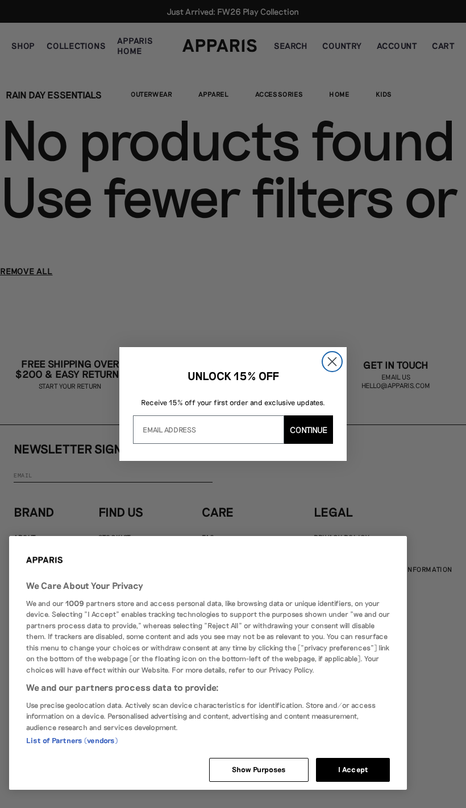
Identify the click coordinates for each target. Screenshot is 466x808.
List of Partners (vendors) (72, 740)
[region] (208, 663)
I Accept (353, 769)
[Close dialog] (332, 362)
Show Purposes (259, 769)
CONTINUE (308, 429)
